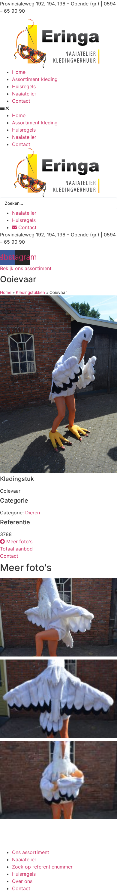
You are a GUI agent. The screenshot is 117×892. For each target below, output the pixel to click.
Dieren (32, 513)
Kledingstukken (30, 292)
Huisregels (24, 86)
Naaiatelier (24, 94)
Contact (21, 101)
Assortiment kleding (35, 79)
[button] (58, 108)
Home (19, 72)
